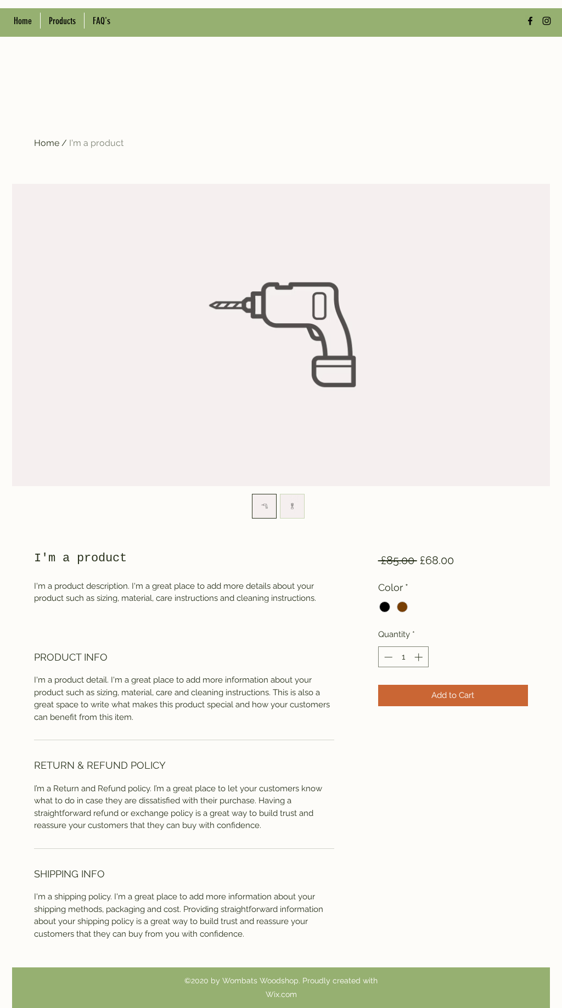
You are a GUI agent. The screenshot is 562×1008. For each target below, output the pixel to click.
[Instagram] (546, 20)
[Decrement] (387, 657)
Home (46, 143)
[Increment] (419, 657)
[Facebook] (530, 20)
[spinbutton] (403, 657)
